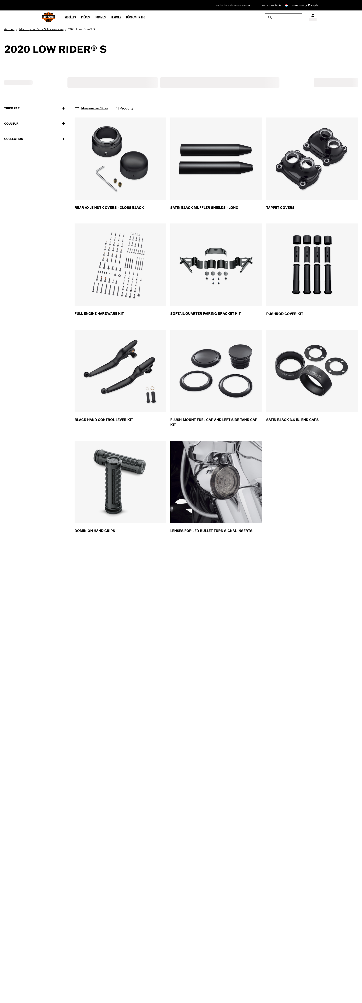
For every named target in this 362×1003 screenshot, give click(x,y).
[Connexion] (312, 17)
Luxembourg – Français (304, 5)
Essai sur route (269, 5)
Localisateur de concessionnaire (234, 4)
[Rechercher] (283, 17)
